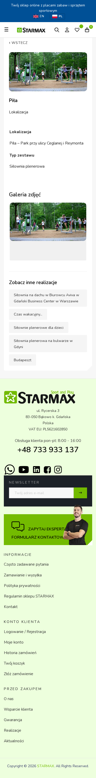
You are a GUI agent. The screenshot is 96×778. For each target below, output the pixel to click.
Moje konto (14, 642)
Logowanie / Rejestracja (25, 631)
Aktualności (14, 741)
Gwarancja (13, 719)
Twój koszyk (14, 663)
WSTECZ (18, 43)
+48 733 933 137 (48, 450)
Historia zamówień (20, 652)
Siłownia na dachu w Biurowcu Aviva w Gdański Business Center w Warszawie (46, 298)
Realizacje (12, 730)
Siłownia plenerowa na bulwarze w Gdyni (43, 343)
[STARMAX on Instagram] (58, 469)
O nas (9, 698)
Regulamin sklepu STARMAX (29, 596)
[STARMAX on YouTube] (23, 469)
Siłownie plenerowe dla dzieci (38, 327)
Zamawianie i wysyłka (23, 575)
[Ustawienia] (67, 30)
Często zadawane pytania (26, 564)
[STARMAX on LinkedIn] (36, 469)
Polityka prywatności (22, 585)
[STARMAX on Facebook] (47, 470)
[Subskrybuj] (80, 492)
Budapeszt (22, 360)
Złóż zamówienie (18, 673)
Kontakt (11, 606)
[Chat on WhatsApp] (9, 469)
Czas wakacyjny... (28, 314)
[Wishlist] (77, 30)
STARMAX (45, 766)
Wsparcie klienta (18, 709)
